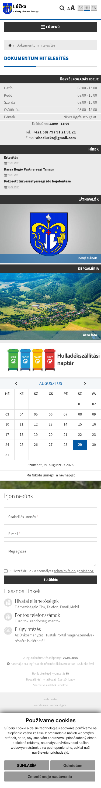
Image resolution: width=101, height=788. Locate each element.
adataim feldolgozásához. (74, 570)
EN (94, 7)
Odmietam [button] (72, 765)
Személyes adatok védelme (50, 685)
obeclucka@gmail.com (56, 137)
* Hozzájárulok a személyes (51, 570)
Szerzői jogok (66, 679)
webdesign (41, 705)
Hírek (93, 149)
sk (80, 7)
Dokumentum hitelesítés (35, 45)
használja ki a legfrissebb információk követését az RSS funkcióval (52, 664)
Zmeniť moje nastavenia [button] (50, 776)
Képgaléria (88, 268)
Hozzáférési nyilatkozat (41, 679)
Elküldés (50, 579)
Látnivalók (88, 199)
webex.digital (58, 705)
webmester (50, 699)
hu (87, 7)
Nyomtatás (58, 673)
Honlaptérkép (41, 673)
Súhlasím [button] (27, 765)
